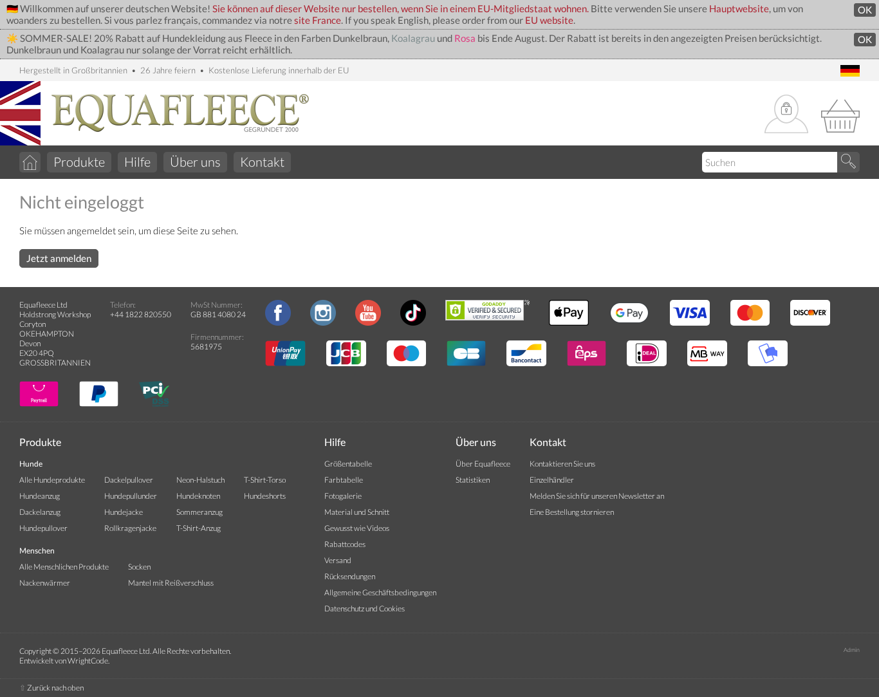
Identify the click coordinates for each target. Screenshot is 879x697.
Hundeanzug (39, 496)
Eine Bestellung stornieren (572, 512)
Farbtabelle (343, 480)
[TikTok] (413, 323)
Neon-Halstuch (200, 480)
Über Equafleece (483, 464)
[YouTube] (368, 323)
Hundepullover (43, 528)
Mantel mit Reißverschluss (171, 583)
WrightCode (88, 660)
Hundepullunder (130, 496)
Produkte (79, 161)
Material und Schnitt (356, 512)
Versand (337, 560)
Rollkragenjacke (130, 528)
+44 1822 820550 (140, 314)
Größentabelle (348, 464)
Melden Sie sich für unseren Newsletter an (597, 496)
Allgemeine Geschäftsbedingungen (380, 592)
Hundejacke (123, 512)
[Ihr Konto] (786, 115)
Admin (852, 649)
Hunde (30, 464)
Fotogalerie (343, 496)
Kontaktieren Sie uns (562, 464)
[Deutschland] (850, 72)
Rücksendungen (349, 576)
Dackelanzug (39, 512)
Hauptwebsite (739, 8)
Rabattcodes (344, 544)
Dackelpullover (128, 480)
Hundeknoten (198, 496)
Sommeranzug (199, 512)
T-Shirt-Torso (265, 480)
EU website (549, 20)
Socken (139, 567)
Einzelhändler (552, 480)
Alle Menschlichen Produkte (64, 567)
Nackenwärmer (44, 583)
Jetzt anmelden (58, 258)
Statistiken (473, 480)
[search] (848, 162)
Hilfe (137, 161)
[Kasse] (840, 114)
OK (865, 10)
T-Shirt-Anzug (198, 528)
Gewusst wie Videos (356, 528)
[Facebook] (278, 323)
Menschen (37, 550)
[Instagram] (323, 323)
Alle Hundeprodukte (52, 480)
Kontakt (262, 161)
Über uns (195, 161)
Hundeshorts (265, 496)
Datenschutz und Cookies (364, 608)
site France (317, 20)
